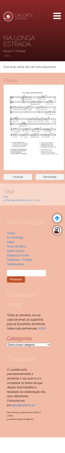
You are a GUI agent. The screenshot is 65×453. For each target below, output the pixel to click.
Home (11, 233)
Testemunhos (15, 264)
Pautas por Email (18, 255)
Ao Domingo (15, 237)
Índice (11, 242)
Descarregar (50, 176)
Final (5, 197)
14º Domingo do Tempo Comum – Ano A (22, 200)
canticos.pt (24, 16)
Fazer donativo (16, 246)
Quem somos (15, 251)
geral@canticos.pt (23, 405)
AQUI (41, 328)
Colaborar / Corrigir (19, 259)
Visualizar (17, 176)
